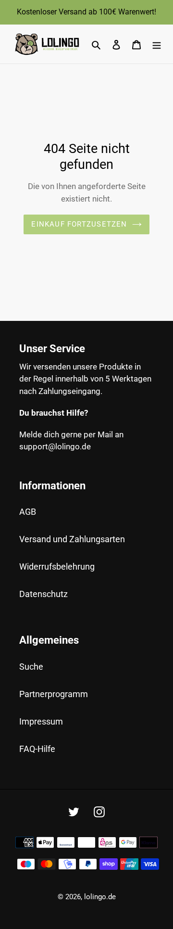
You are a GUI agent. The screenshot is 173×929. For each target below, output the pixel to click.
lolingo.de (100, 896)
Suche (31, 667)
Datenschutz (43, 594)
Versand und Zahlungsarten (72, 539)
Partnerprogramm (53, 694)
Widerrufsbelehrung (57, 566)
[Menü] (157, 44)
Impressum (41, 721)
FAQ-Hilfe (37, 749)
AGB (27, 512)
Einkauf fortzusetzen (79, 224)
